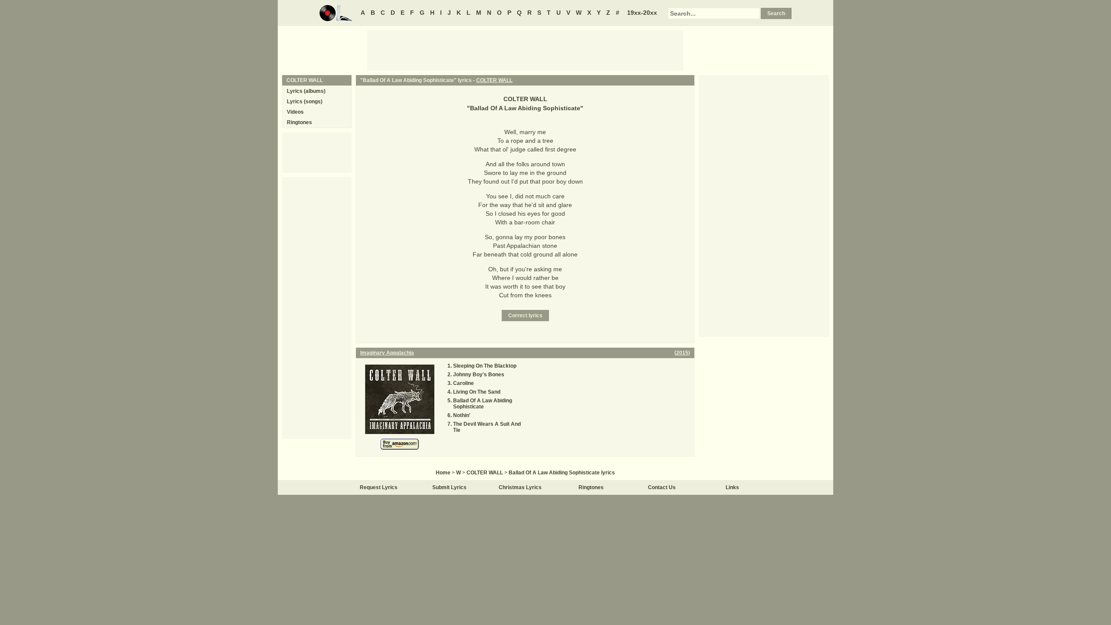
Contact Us (662, 487)
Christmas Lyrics (520, 487)
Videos (295, 112)
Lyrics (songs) (304, 102)
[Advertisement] (525, 49)
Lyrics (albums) (306, 91)
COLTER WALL (494, 80)
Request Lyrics (379, 487)
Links (732, 487)
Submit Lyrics (449, 487)
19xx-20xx (642, 12)
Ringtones (299, 122)
